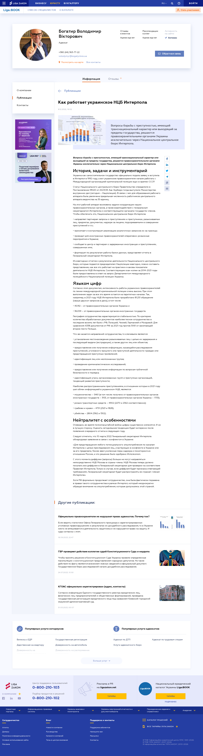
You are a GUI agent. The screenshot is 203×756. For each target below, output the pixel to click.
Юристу (55, 3)
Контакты (94, 740)
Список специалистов (42, 10)
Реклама (6, 744)
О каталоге (66, 10)
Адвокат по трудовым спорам (167, 639)
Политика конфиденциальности (16, 736)
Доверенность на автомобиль (71, 645)
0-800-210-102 (45, 698)
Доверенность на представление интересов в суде (31, 653)
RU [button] (163, 3)
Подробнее (171, 702)
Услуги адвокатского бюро (127, 645)
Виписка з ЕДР (24, 639)
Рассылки (94, 736)
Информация (91, 78)
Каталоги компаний (54, 736)
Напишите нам (96, 732)
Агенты (5, 727)
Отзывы (114, 78)
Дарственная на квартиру (30, 645)
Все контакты (93, 62)
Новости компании (54, 727)
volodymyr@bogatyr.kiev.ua (73, 56)
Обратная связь (171, 53)
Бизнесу (41, 3)
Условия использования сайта (15, 740)
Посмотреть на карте (72, 62)
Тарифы (111, 696)
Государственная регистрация (71, 639)
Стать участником (189, 10)
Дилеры (5, 732)
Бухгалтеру (71, 3)
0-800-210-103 (45, 687)
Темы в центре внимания (57, 740)
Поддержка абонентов (100, 727)
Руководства (52, 732)
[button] (4, 3)
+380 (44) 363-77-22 (69, 52)
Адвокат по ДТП (121, 639)
